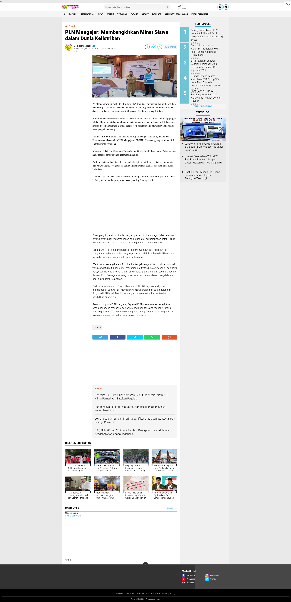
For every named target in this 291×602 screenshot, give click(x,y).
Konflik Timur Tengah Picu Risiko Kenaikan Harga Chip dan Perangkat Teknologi (202, 175)
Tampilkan (171, 508)
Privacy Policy (168, 593)
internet (156, 14)
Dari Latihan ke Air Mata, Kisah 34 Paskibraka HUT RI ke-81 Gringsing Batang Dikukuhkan (206, 50)
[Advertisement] (77, 100)
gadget (145, 14)
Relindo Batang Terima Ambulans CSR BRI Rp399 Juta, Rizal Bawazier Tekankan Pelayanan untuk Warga (205, 82)
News (100, 14)
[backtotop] (145, 565)
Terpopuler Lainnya (203, 106)
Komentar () (170, 47)
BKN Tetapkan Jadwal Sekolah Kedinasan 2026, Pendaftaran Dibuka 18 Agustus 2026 (204, 65)
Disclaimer (130, 593)
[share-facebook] (147, 47)
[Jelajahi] (287, 4)
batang (134, 14)
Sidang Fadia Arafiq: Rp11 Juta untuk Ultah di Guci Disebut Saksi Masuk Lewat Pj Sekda (207, 35)
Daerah (72, 14)
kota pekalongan (200, 14)
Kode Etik (155, 593)
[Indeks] (220, 7)
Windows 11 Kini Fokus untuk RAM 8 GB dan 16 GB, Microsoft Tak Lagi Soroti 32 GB (204, 147)
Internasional (87, 14)
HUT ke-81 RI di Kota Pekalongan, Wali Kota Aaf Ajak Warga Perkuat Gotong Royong (206, 96)
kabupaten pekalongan (176, 14)
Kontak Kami (143, 593)
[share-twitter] (153, 47)
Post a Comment (73, 516)
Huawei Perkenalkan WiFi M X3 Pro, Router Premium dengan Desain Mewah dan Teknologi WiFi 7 (203, 161)
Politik (110, 14)
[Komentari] (169, 337)
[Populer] (226, 7)
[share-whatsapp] (159, 47)
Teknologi (122, 14)
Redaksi (120, 593)
